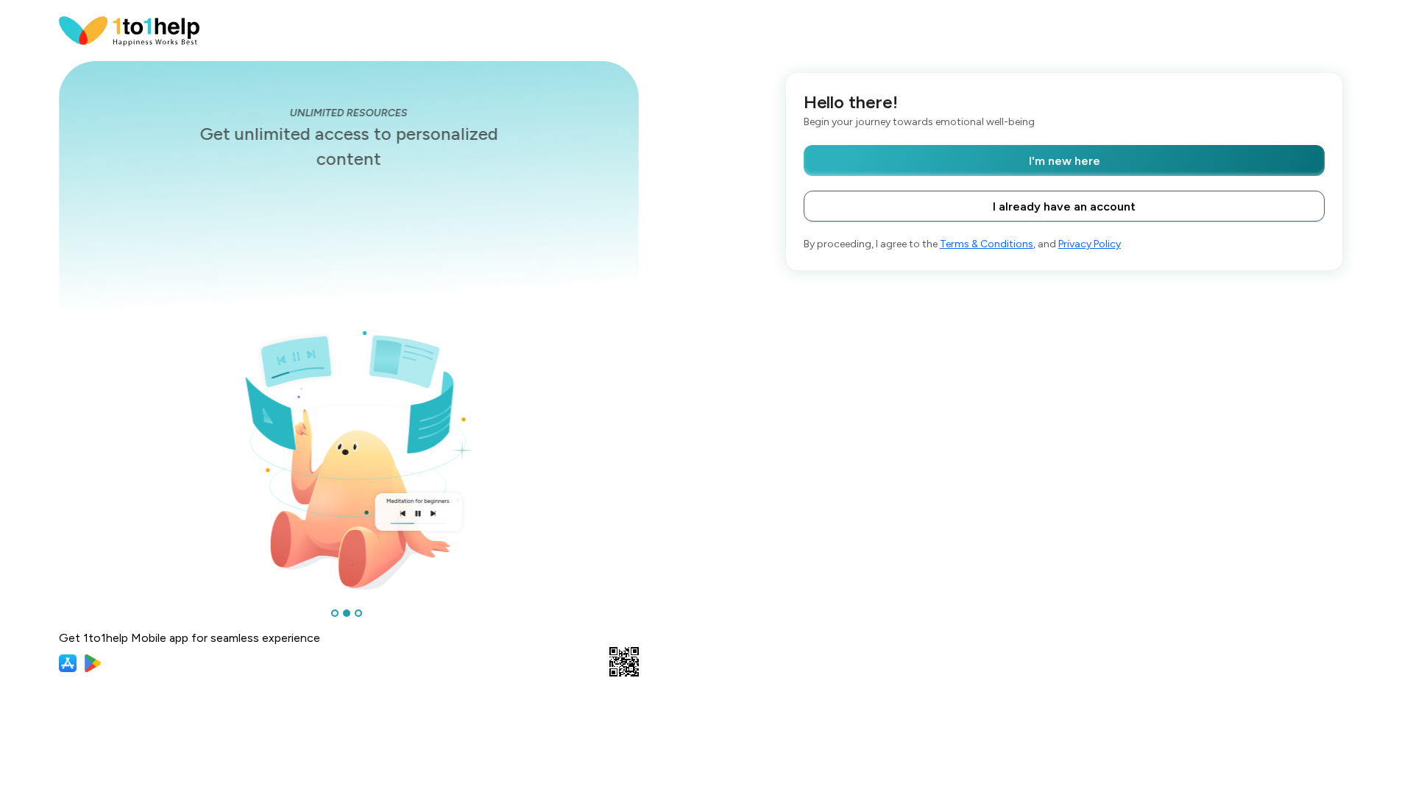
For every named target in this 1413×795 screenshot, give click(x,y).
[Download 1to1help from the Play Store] (93, 663)
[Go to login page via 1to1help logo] (129, 30)
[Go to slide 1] (335, 613)
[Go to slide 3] (358, 613)
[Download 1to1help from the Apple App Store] (68, 663)
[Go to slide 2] (346, 613)
